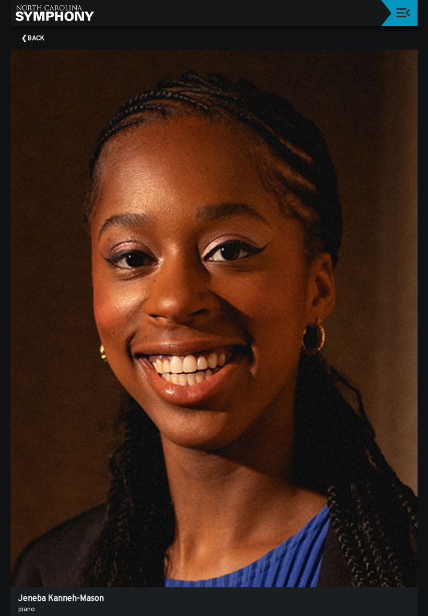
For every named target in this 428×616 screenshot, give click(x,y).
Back (36, 38)
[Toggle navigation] (403, 13)
